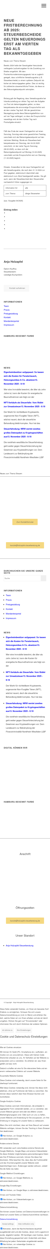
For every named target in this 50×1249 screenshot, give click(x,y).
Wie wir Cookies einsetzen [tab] (10, 1047)
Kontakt (7, 317)
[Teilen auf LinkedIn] (7, 220)
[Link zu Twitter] (44, 1002)
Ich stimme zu (7, 1030)
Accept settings (8, 1224)
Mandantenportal (11, 321)
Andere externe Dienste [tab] (9, 1143)
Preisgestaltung (11, 313)
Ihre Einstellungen (24, 1030)
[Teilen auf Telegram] (7, 224)
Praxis (7, 309)
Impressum (9, 324)
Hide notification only (26, 1224)
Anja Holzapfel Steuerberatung (19, 945)
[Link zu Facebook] (40, 1002)
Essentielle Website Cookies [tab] (11, 1075)
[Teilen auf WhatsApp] (7, 216)
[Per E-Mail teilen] (7, 228)
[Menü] (42, 5)
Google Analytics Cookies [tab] (10, 1101)
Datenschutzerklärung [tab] (9, 1207)
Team (6, 306)
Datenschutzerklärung (9, 1219)
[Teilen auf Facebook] (7, 213)
